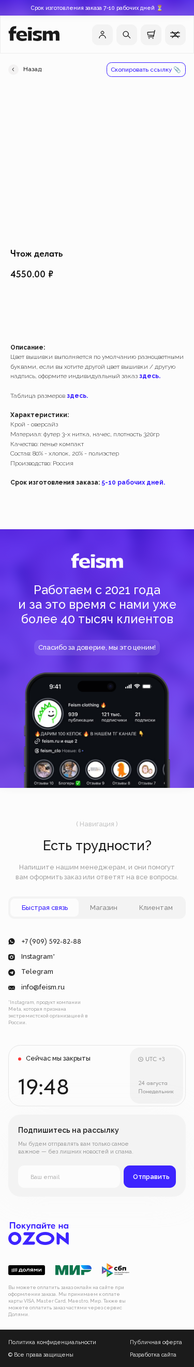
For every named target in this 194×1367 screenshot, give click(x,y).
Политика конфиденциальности (52, 1342)
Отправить (151, 1177)
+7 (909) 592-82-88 (51, 941)
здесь (149, 376)
